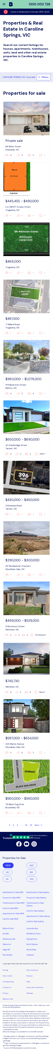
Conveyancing (8, 982)
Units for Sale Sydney (35, 911)
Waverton (7, 944)
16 (31, 825)
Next (37, 825)
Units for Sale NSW (10, 908)
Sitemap (29, 993)
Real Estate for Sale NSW (13, 892)
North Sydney (32, 944)
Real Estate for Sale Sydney (37, 892)
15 (26, 825)
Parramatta (7, 955)
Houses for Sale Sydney (36, 898)
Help (28, 982)
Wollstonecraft (9, 939)
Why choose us (32, 970)
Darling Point (31, 939)
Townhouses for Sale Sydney (35, 904)
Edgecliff (6, 950)
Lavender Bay (32, 928)
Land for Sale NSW (10, 919)
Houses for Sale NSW (11, 898)
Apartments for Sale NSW (13, 913)
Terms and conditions (34, 987)
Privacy (5, 993)
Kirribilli (6, 934)
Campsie (30, 955)
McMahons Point (33, 934)
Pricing (5, 970)
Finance (29, 976)
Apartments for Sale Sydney (38, 916)
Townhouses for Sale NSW (14, 903)
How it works (7, 976)
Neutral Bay (31, 950)
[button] (6, 4)
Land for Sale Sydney (35, 921)
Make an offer (8, 999)
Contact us (7, 987)
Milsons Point (8, 928)
